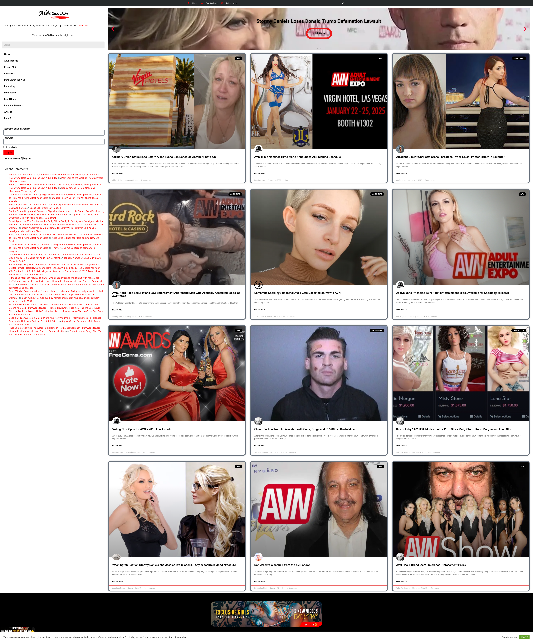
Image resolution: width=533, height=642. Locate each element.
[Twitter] (342, 3)
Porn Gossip (10, 118)
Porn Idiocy (9, 86)
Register (27, 158)
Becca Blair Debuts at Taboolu (45, 207)
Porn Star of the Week (15, 80)
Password (8, 138)
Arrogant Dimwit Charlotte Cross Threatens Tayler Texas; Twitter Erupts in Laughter (450, 157)
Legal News (10, 99)
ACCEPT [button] (524, 637)
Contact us (81, 25)
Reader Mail (10, 67)
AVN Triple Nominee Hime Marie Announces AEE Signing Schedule (297, 157)
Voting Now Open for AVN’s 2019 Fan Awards (142, 429)
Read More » (117, 174)
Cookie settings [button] (509, 637)
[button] (112, 29)
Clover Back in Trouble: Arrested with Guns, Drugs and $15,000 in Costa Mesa (304, 429)
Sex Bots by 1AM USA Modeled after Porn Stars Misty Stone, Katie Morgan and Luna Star (453, 429)
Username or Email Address (16, 129)
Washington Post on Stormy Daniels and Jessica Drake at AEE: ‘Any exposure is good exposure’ (174, 565)
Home (7, 54)
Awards (8, 112)
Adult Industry (11, 60)
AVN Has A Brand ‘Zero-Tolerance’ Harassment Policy (431, 565)
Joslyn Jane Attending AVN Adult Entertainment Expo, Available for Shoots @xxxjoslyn (452, 292)
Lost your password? (12, 158)
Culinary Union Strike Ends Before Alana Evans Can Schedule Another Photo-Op (164, 157)
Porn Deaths (10, 92)
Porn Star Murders (13, 105)
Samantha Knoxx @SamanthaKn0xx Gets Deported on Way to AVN (297, 292)
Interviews (9, 73)
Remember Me (11, 147)
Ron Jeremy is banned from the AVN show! (282, 565)
